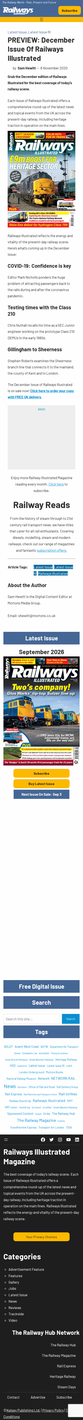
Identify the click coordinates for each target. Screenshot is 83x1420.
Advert (41, 408)
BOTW (44, 1046)
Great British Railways (16, 1059)
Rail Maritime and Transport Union (40, 1094)
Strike (46, 1113)
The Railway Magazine (36, 1120)
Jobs (12, 1288)
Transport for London (51, 1127)
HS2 (13, 1065)
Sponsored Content (20, 1113)
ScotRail (47, 1107)
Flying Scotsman (59, 1053)
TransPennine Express (23, 1127)
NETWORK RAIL (63, 1078)
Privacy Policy (53, 1410)
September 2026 (41, 651)
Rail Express (13, 1094)
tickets (61, 1121)
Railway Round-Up (20, 1101)
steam (38, 1113)
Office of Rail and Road (42, 1086)
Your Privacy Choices (41, 1237)
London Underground (31, 1072)
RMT (70, 1101)
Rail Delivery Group (67, 1086)
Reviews (15, 1307)
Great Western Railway (41, 1059)
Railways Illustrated (53, 573)
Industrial (22, 1065)
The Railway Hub (63, 1113)
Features (15, 1276)
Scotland (36, 1107)
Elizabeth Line (29, 1053)
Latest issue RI (55, 1065)
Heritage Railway (66, 1059)
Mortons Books (54, 1072)
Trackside (16, 1314)
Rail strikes (68, 1093)
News (10, 1086)
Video (13, 1320)
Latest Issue (17, 32)
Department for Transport (64, 1046)
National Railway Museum (21, 1078)
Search (70, 1019)
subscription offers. (52, 550)
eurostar (44, 1053)
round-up (24, 1107)
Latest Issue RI (39, 32)
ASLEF (8, 1046)
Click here (56, 484)
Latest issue (43, 567)
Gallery (14, 1282)
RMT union (11, 1107)
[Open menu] (41, 19)
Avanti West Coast (27, 1046)
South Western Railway (65, 1107)
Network (43, 1078)
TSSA (69, 1127)
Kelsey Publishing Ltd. (23, 1410)
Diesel (17, 1053)
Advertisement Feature (26, 1269)
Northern (22, 1087)
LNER (69, 1065)
